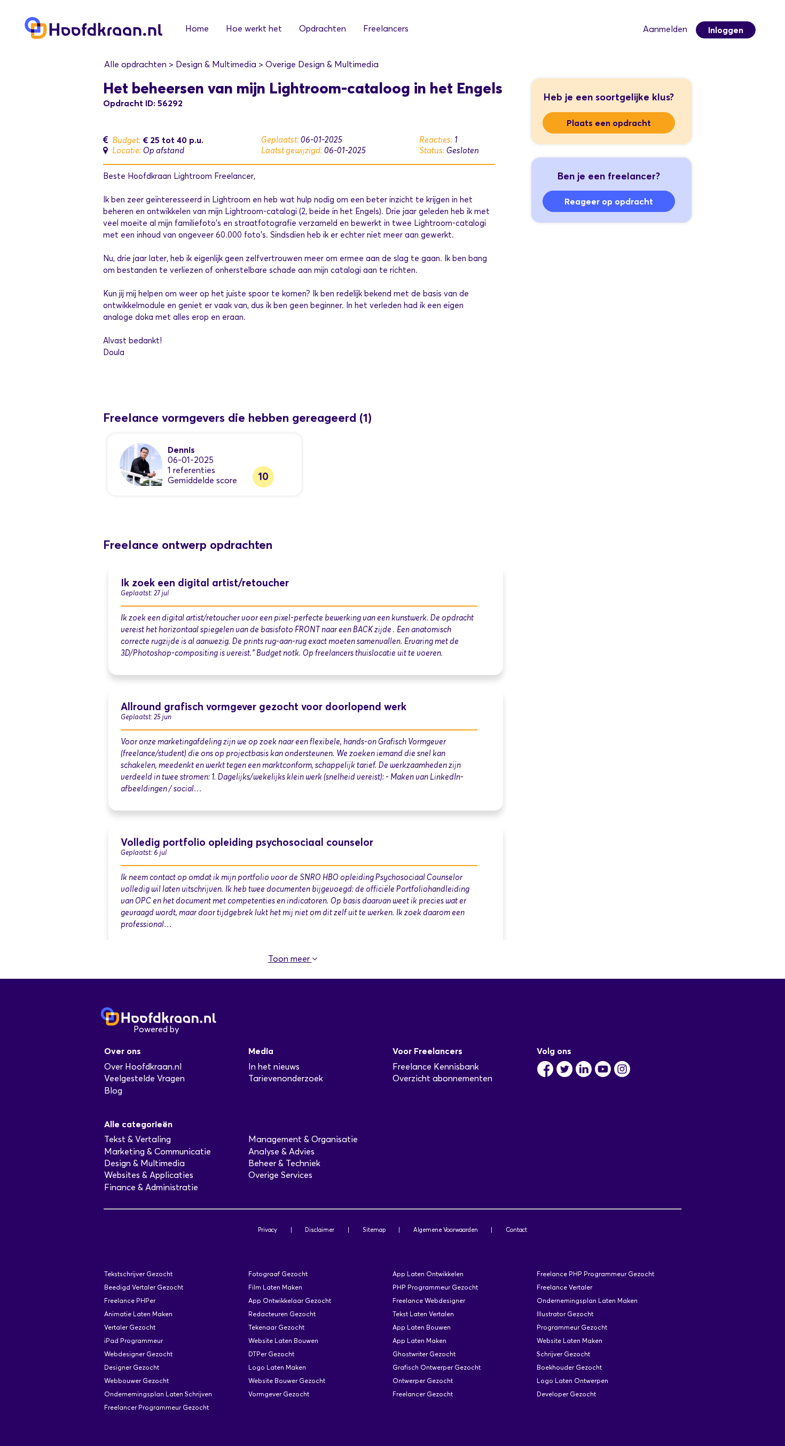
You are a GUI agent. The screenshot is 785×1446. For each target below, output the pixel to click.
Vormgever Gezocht (278, 1394)
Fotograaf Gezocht (278, 1274)
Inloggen (725, 30)
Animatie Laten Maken (138, 1314)
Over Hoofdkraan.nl (143, 1067)
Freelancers (386, 28)
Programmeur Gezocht (572, 1327)
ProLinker (199, 1029)
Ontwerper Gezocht (422, 1381)
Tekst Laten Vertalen (423, 1314)
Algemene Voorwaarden (445, 1229)
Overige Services (280, 1175)
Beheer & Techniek (284, 1163)
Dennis (181, 449)
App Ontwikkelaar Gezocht (289, 1300)
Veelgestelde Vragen (144, 1078)
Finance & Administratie (151, 1187)
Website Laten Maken (569, 1341)
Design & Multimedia (144, 1163)
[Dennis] (141, 464)
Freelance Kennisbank (435, 1067)
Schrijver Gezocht (563, 1354)
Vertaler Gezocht (129, 1327)
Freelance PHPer (129, 1300)
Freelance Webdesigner (428, 1300)
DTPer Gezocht (271, 1354)
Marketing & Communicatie (157, 1151)
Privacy (267, 1229)
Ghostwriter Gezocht (424, 1354)
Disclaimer (319, 1229)
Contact (516, 1229)
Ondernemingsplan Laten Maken (587, 1300)
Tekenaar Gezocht (276, 1327)
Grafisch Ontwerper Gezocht (436, 1367)
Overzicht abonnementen (442, 1078)
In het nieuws (274, 1067)
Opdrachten (322, 28)
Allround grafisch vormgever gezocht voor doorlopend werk (263, 707)
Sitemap (374, 1229)
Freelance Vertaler (564, 1287)
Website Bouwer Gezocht (286, 1381)
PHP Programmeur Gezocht (435, 1287)
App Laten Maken (419, 1341)
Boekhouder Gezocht (569, 1367)
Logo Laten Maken (277, 1367)
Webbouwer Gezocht (136, 1381)
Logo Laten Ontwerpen (572, 1381)
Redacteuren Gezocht (282, 1314)
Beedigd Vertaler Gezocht (143, 1287)
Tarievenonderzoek (285, 1078)
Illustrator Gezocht (565, 1314)
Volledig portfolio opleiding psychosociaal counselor (247, 842)
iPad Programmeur (133, 1341)
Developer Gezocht (566, 1394)
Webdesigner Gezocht (138, 1354)
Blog (113, 1091)
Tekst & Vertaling (137, 1139)
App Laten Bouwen (421, 1327)
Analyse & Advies (281, 1151)
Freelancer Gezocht (422, 1394)
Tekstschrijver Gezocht (138, 1274)
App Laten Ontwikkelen (428, 1274)
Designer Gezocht (131, 1367)
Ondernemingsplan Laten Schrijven (158, 1394)
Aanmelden (665, 29)
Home (197, 28)
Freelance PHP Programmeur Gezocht (595, 1274)
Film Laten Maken (275, 1287)
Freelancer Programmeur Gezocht (156, 1407)
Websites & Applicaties (148, 1175)
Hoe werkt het (254, 28)
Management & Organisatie (303, 1139)
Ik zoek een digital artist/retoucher (205, 583)
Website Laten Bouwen (283, 1341)
